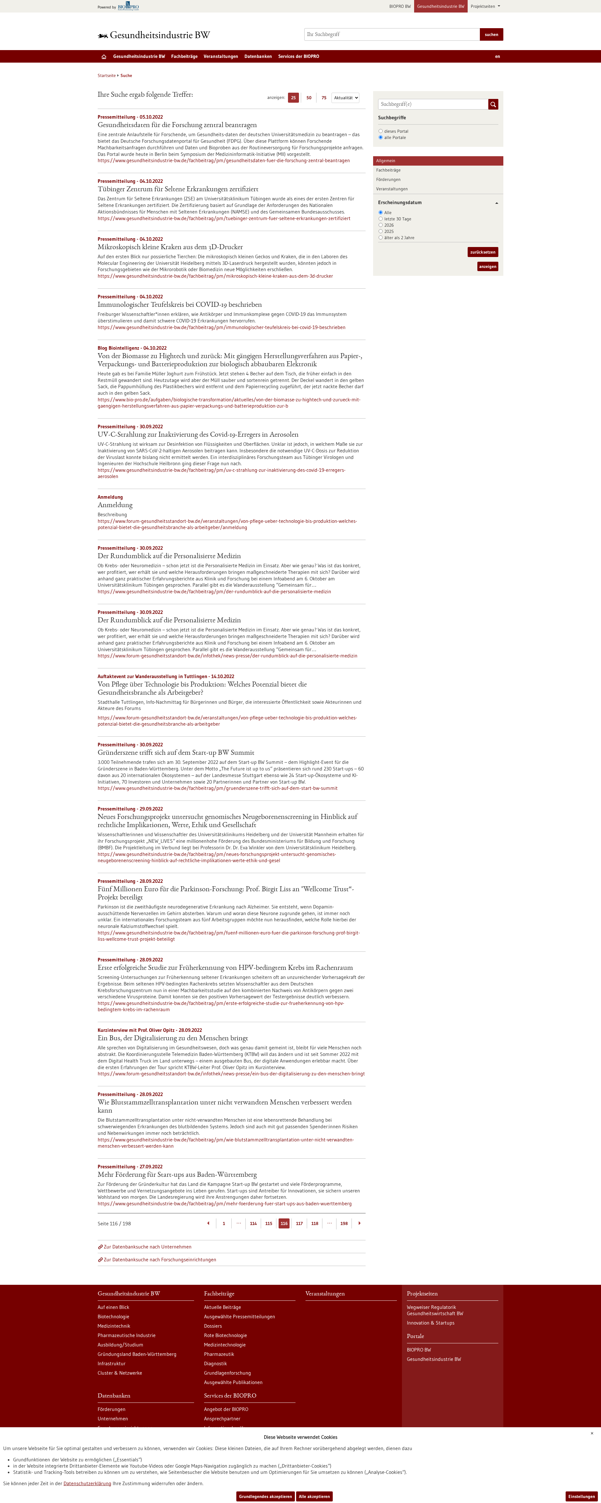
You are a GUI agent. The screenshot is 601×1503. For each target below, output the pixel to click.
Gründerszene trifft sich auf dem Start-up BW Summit (176, 753)
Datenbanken (258, 56)
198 (344, 1223)
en (497, 56)
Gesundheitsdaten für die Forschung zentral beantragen (177, 125)
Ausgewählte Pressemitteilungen (239, 1316)
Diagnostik (215, 1363)
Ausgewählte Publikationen (233, 1382)
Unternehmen (113, 1418)
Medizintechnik (114, 1326)
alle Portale (395, 137)
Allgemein (385, 160)
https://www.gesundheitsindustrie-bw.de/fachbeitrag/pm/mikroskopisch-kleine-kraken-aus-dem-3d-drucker (215, 276)
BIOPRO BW (400, 6)
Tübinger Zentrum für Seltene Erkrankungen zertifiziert (178, 189)
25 (295, 99)
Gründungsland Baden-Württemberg (137, 1354)
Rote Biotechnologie (225, 1335)
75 (326, 99)
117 (299, 1223)
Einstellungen (581, 1496)
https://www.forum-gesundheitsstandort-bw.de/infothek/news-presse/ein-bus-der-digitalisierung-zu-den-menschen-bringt (231, 1073)
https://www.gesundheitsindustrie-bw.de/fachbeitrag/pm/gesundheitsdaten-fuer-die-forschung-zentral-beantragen (224, 160)
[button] (494, 203)
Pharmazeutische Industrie (127, 1335)
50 (310, 99)
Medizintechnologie (225, 1344)
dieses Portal (396, 131)
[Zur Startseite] (155, 34)
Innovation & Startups (431, 1323)
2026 (389, 225)
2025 (389, 231)
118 (314, 1223)
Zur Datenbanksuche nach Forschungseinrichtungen (160, 1259)
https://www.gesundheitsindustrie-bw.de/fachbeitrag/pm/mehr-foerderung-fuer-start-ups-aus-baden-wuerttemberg (225, 1203)
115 (268, 1223)
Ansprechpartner (222, 1418)
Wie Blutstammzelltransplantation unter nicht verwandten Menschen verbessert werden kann (225, 1107)
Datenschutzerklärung (87, 1483)
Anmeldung (115, 505)
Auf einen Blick (113, 1307)
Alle (388, 212)
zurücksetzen (483, 252)
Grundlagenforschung (227, 1373)
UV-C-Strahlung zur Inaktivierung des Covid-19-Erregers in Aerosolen (198, 435)
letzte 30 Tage (397, 219)
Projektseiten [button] (483, 6)
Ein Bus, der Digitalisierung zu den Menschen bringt (173, 1038)
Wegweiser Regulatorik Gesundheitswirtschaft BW (435, 1310)
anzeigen (487, 266)
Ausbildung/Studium (120, 1344)
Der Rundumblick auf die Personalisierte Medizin (169, 556)
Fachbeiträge (184, 56)
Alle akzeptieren (314, 1496)
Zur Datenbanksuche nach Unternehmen (148, 1246)
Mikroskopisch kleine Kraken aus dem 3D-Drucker (170, 247)
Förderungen (388, 179)
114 (253, 1223)
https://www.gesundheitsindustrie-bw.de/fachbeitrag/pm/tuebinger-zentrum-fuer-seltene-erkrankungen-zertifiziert (224, 218)
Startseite (107, 75)
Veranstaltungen (221, 56)
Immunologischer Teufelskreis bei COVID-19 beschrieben (180, 305)
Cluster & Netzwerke (120, 1373)
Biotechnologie (113, 1316)
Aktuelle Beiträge (222, 1307)
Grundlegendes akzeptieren (265, 1496)
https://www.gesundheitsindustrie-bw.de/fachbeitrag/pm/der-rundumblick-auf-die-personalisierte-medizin (214, 591)
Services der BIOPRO (298, 56)
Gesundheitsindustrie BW (441, 6)
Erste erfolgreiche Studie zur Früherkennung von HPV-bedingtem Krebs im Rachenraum (225, 968)
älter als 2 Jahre (399, 237)
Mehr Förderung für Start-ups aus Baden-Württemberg (177, 1175)
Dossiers (213, 1326)
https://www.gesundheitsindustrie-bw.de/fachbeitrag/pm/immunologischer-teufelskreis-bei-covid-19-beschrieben (222, 327)
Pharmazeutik (219, 1354)
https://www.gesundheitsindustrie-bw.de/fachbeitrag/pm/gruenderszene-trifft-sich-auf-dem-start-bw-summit (218, 788)
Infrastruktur (112, 1363)
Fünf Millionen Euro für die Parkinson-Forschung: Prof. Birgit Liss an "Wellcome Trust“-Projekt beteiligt (226, 894)
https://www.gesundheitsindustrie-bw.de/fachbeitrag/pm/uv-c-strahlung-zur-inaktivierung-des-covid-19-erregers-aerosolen (222, 473)
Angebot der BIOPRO (226, 1409)
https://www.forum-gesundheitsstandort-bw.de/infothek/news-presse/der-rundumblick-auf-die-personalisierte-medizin (227, 655)
